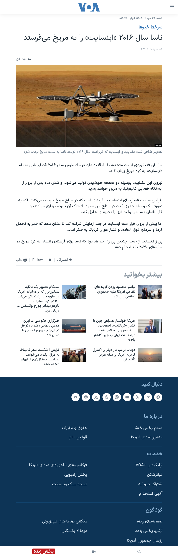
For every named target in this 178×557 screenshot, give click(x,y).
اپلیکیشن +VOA (149, 465)
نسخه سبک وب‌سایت (69, 484)
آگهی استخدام (150, 494)
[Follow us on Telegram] (148, 397)
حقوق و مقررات (74, 428)
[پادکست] (86, 397)
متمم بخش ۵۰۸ (148, 428)
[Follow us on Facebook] (158, 397)
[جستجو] (139, 551)
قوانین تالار (78, 437)
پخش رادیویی (75, 475)
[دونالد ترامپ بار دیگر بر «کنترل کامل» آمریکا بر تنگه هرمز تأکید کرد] (150, 355)
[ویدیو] (93, 551)
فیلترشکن (154, 475)
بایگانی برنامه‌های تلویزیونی (64, 521)
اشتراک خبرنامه (150, 484)
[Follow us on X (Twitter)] (137, 397)
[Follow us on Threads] (106, 397)
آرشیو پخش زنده (148, 531)
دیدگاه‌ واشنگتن (74, 531)
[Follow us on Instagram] (117, 397)
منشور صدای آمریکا (146, 437)
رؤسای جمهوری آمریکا (144, 540)
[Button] (23, 59)
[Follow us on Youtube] (127, 397)
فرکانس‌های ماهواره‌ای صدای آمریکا (58, 465)
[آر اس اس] (96, 397)
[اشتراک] (75, 397)
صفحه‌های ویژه (149, 521)
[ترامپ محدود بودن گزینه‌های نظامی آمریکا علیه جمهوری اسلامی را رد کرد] (150, 292)
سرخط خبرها (150, 27)
